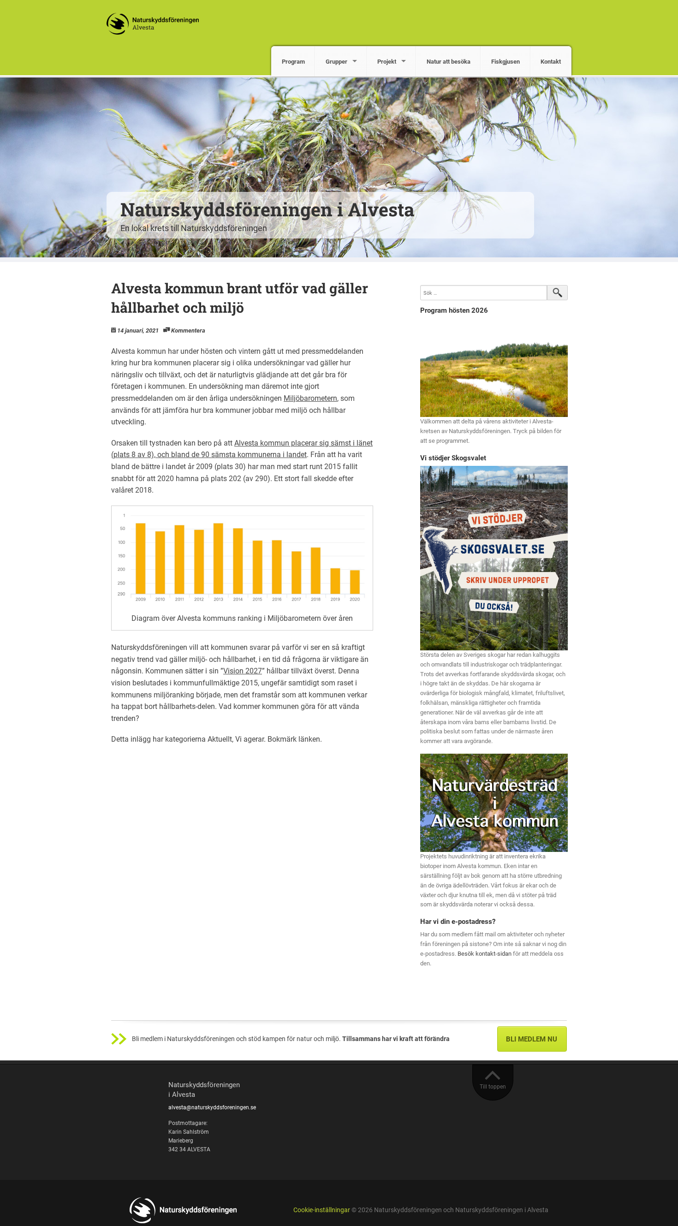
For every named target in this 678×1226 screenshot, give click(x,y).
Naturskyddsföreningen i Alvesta (267, 209)
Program (293, 61)
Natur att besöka (448, 61)
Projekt (386, 61)
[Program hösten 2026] (494, 368)
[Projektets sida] (494, 802)
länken (309, 739)
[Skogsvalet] (494, 557)
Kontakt (551, 61)
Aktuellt (220, 739)
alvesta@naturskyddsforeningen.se (212, 1107)
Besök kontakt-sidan (484, 953)
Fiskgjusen (505, 61)
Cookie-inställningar (321, 1210)
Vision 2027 (242, 671)
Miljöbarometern (310, 398)
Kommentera (188, 330)
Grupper (336, 61)
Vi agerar (249, 739)
